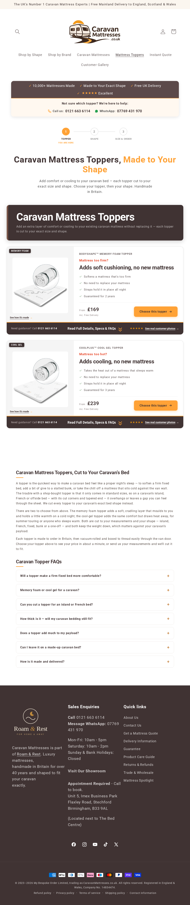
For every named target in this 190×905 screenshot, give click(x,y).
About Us (131, 718)
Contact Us (132, 725)
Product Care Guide (139, 757)
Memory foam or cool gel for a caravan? (49, 590)
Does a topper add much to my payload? (49, 633)
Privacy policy (65, 892)
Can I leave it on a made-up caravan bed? (50, 647)
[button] (17, 31)
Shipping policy (115, 892)
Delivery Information (140, 741)
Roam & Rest (29, 754)
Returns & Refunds (138, 765)
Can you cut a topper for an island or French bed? (56, 604)
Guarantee (132, 749)
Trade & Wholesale (138, 773)
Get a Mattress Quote (141, 733)
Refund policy (43, 892)
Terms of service (90, 892)
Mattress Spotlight (138, 780)
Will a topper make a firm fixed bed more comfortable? (60, 576)
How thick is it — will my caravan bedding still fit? (56, 619)
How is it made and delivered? (42, 661)
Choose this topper (153, 311)
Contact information (143, 892)
